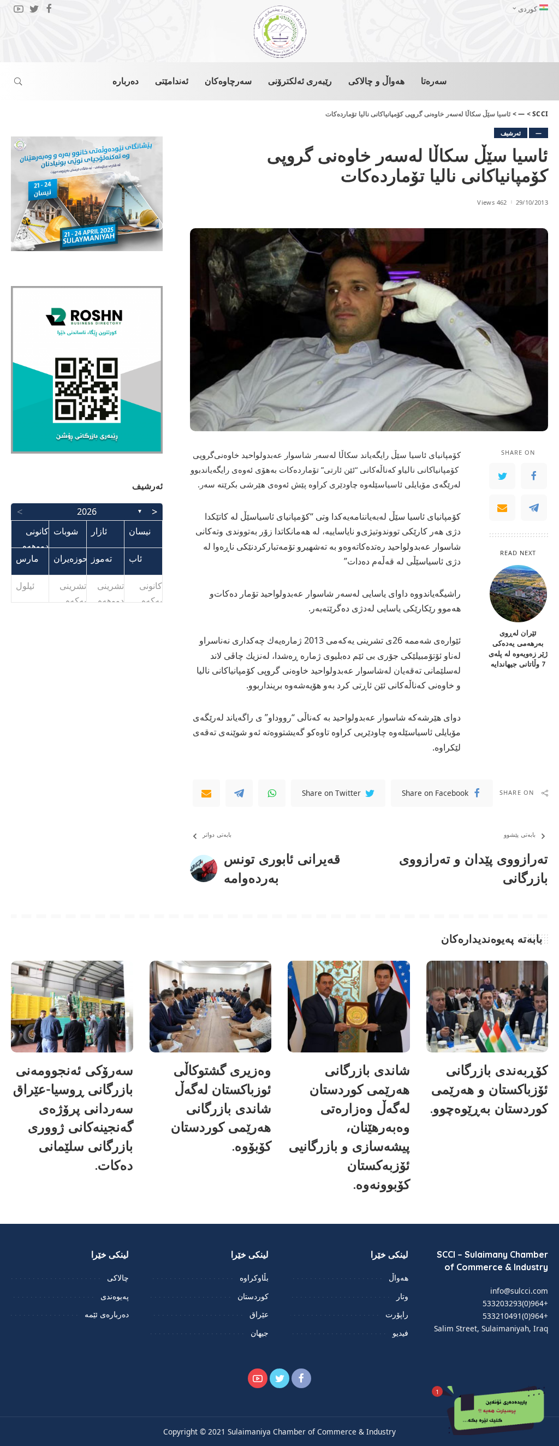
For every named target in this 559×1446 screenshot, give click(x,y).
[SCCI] (279, 31)
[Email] (502, 508)
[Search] (18, 81)
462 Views (492, 202)
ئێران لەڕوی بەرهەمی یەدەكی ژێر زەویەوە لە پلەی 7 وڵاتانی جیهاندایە (518, 648)
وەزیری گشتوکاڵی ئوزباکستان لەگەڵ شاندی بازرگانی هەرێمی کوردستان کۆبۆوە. (221, 1108)
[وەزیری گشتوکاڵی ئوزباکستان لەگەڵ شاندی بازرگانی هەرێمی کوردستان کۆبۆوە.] (211, 1006)
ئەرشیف (511, 133)
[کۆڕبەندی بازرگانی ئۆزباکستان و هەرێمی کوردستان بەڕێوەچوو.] (487, 1006)
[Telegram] (534, 508)
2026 (87, 511)
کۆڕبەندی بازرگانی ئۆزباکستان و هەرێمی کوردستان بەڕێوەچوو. (489, 1089)
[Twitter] (502, 476)
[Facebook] (534, 476)
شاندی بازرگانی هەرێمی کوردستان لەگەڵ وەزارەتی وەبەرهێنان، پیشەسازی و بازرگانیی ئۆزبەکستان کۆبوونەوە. (349, 1127)
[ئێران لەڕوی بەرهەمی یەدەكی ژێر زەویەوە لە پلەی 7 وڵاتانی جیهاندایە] (518, 593)
